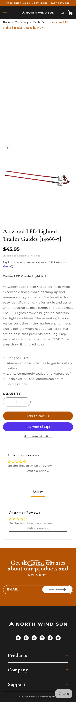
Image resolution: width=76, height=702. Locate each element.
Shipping (8, 256)
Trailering (21, 22)
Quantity (12, 394)
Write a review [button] (38, 471)
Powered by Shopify (49, 697)
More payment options (38, 436)
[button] (5, 12)
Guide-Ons (40, 22)
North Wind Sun (32, 697)
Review (38, 491)
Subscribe (55, 589)
